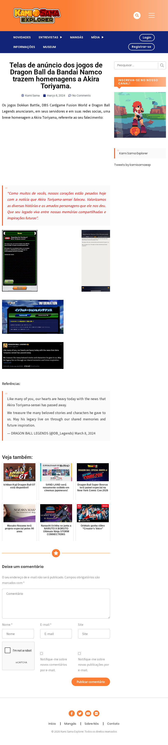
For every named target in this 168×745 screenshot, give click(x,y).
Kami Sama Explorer (133, 153)
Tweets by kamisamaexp (132, 165)
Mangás (70, 724)
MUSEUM (49, 47)
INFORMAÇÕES (24, 47)
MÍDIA (95, 37)
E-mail (44, 624)
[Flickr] (96, 713)
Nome (6, 624)
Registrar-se (141, 47)
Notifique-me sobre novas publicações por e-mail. (93, 664)
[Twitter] (80, 713)
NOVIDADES (22, 37)
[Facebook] (72, 713)
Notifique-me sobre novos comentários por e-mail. (53, 664)
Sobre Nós (92, 724)
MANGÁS (76, 37)
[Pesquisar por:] (140, 65)
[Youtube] (88, 713)
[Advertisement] (56, 152)
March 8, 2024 (85, 433)
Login (147, 37)
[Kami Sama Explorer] (37, 15)
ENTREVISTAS (48, 37)
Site (80, 624)
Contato (113, 724)
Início (52, 724)
